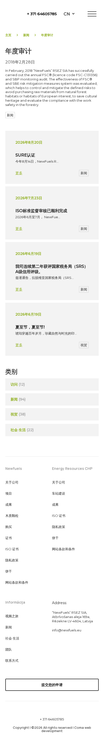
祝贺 (84, 345)
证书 (8, 538)
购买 (8, 527)
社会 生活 (22, 430)
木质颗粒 (11, 516)
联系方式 (11, 660)
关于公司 (11, 482)
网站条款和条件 (16, 582)
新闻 (26, 35)
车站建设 (58, 493)
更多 (18, 173)
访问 (14, 384)
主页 (8, 35)
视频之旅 (11, 616)
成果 (8, 504)
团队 (8, 649)
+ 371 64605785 (42, 13)
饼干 (8, 571)
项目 (8, 493)
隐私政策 (11, 560)
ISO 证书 (12, 549)
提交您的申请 (52, 684)
